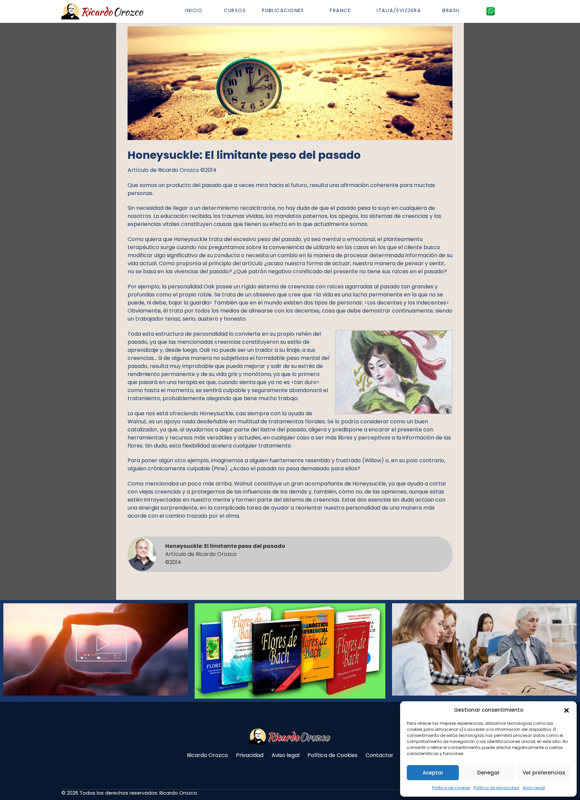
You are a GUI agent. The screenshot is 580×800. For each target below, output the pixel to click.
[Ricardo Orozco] (103, 11)
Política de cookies (451, 788)
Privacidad (249, 755)
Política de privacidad (496, 788)
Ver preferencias (544, 772)
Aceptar (433, 772)
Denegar (488, 772)
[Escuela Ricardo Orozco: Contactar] (490, 11)
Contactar (379, 755)
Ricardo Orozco (207, 755)
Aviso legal (534, 788)
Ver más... (60, 666)
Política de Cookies (332, 755)
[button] (566, 710)
